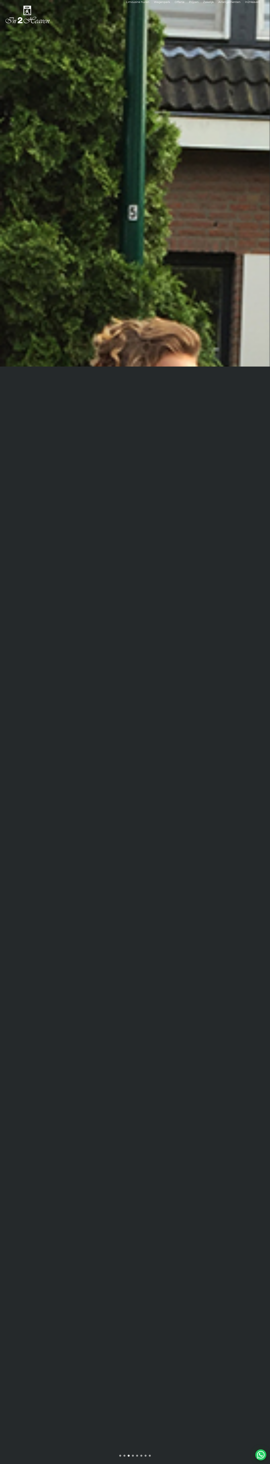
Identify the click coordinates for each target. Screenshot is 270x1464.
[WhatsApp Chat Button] (260, 1454)
